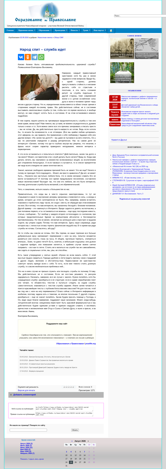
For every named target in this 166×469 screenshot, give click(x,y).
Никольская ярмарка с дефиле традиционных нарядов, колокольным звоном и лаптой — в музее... (139, 98)
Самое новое (134, 36)
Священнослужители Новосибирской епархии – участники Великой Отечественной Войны (45, 26)
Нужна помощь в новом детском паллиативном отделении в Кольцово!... (140, 120)
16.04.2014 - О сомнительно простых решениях (37, 364)
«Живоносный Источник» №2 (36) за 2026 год (130, 166)
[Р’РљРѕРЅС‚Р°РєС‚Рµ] (21, 57)
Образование (44, 30)
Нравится (115, 140)
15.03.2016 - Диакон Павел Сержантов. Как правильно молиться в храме (46, 360)
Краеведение (60, 30)
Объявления (134, 91)
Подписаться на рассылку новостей (135, 199)
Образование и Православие (70, 344)
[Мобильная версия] (111, 30)
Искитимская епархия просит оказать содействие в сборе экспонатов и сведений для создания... (140, 113)
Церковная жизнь (25, 30)
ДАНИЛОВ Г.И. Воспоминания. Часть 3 (127, 194)
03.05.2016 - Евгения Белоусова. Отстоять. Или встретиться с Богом (45, 357)
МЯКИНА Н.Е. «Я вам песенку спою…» (127, 178)
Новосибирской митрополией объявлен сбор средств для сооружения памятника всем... (139, 124)
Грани (85, 30)
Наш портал (99, 30)
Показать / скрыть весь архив (32, 459)
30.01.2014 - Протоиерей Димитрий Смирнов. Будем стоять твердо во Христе (48, 367)
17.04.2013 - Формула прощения (32, 371)
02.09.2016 (24, 37)
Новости (74, 30)
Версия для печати (26, 390)
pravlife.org (90, 344)
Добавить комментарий (24, 395)
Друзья (123, 140)
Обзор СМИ (58, 37)
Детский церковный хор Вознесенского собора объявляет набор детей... (139, 106)
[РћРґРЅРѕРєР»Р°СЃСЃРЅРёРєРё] (28, 57)
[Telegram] (34, 57)
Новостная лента (45, 37)
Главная (10, 30)
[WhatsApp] (41, 57)
